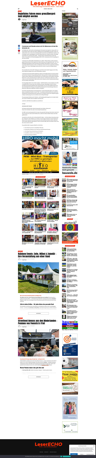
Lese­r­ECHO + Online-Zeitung (48, 8)
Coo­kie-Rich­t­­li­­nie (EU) (53, 452)
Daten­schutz (46, 452)
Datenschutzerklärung (66, 456)
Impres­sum (41, 452)
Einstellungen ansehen (90, 454)
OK (61, 456)
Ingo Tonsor (24, 19)
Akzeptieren (74, 454)
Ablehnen (81, 454)
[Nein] (94, 456)
